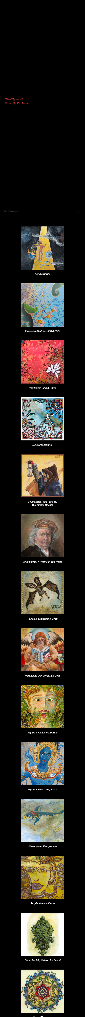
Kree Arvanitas (11, 211)
